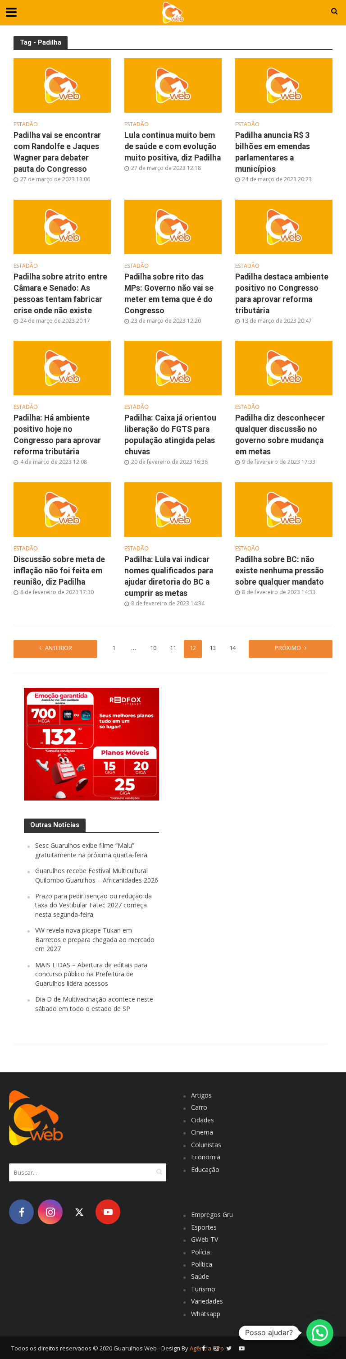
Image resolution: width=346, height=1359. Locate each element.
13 (212, 648)
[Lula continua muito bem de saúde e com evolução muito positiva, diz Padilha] (173, 85)
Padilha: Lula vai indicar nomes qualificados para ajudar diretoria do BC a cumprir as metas (168, 576)
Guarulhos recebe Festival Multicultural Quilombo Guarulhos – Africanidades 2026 (96, 875)
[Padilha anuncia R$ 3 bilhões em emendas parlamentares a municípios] (283, 85)
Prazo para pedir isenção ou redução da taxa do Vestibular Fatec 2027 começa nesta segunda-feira (93, 905)
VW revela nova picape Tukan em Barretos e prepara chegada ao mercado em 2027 (95, 939)
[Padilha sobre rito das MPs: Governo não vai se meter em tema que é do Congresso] (173, 226)
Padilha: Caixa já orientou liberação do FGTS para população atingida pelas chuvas (170, 434)
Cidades (202, 1120)
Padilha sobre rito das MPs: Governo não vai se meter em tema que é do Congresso (169, 293)
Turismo (203, 1289)
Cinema (202, 1132)
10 (153, 648)
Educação (205, 1169)
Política (201, 1264)
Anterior (58, 648)
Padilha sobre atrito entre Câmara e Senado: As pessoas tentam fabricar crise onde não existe (60, 293)
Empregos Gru (212, 1214)
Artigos (201, 1095)
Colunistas (206, 1144)
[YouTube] (108, 1211)
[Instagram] (50, 1211)
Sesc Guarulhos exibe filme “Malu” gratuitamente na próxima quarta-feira (91, 850)
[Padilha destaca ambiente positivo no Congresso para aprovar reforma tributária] (283, 226)
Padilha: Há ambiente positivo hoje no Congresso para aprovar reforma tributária (57, 434)
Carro (199, 1107)
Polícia (200, 1252)
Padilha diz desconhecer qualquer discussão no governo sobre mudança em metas (280, 434)
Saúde (200, 1276)
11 (173, 648)
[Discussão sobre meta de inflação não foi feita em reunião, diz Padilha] (62, 509)
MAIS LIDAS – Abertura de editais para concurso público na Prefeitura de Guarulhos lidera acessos (91, 974)
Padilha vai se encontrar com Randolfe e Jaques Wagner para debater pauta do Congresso (57, 152)
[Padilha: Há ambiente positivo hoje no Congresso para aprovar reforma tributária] (62, 367)
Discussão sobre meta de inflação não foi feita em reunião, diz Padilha (59, 570)
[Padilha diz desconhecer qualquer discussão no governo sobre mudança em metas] (283, 367)
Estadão (26, 124)
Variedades (207, 1301)
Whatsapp (205, 1313)
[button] (319, 1332)
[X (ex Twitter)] (79, 1211)
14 (232, 648)
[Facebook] (21, 1211)
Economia (205, 1157)
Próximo (288, 648)
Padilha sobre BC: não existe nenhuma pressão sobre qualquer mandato (279, 570)
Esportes (204, 1227)
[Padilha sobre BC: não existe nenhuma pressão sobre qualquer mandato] (283, 509)
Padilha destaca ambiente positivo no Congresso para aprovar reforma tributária (281, 293)
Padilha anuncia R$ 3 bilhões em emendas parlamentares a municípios (272, 152)
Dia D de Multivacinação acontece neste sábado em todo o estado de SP (94, 1003)
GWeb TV (204, 1239)
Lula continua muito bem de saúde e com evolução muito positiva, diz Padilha (172, 146)
